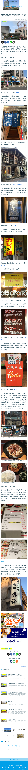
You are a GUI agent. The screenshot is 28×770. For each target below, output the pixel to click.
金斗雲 (3, 265)
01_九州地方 (5, 648)
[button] (13, 42)
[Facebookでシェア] (5, 42)
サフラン (15, 225)
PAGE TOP (14, 759)
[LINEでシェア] (11, 42)
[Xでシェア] (2, 42)
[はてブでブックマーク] (8, 42)
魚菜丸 (17, 92)
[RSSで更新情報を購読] (17, 661)
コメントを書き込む (14, 746)
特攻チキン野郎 (17, 184)
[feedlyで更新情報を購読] (14, 661)
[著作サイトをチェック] (11, 661)
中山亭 (15, 389)
